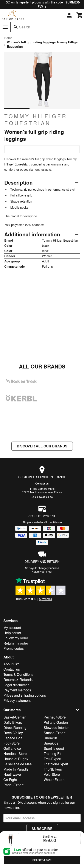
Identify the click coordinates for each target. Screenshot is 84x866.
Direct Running (14, 727)
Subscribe (42, 828)
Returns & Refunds (18, 679)
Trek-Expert (52, 758)
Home (8, 38)
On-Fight (10, 779)
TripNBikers (53, 769)
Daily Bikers (12, 722)
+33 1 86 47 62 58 (42, 497)
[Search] (15, 27)
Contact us (42, 483)
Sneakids (51, 743)
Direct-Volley (13, 732)
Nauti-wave (12, 774)
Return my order (15, 643)
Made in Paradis (15, 769)
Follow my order (15, 637)
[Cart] (79, 15)
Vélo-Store (52, 774)
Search (24, 27)
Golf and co (12, 748)
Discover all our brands (42, 446)
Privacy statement (17, 700)
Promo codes (13, 648)
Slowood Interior (56, 727)
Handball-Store (15, 753)
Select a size (42, 860)
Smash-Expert (54, 732)
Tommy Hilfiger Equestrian (35, 119)
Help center (12, 632)
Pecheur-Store (55, 717)
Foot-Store (11, 743)
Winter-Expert (54, 779)
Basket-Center (14, 717)
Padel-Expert (13, 784)
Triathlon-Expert (56, 763)
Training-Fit (52, 753)
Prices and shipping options (24, 695)
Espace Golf (12, 737)
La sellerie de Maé (17, 763)
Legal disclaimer (16, 684)
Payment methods (17, 690)
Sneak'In (50, 737)
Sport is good (54, 748)
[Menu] (5, 27)
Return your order (42, 571)
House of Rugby (15, 758)
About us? (11, 663)
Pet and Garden (56, 722)
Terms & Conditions (18, 674)
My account (12, 627)
